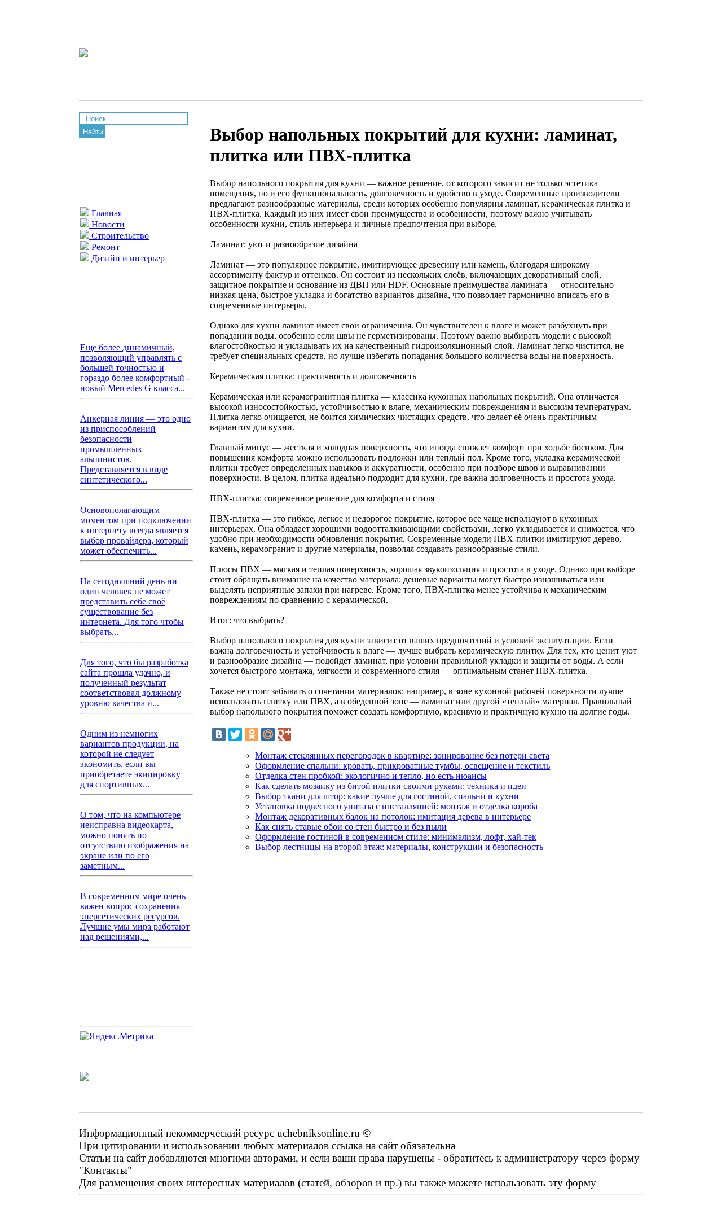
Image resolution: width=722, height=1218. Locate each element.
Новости (107, 224)
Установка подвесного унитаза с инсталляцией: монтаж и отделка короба (396, 806)
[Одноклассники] (251, 734)
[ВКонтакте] (219, 734)
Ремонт (104, 247)
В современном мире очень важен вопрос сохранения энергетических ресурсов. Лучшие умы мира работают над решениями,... (135, 916)
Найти (93, 132)
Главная (105, 213)
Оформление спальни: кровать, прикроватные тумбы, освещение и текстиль (402, 765)
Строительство (119, 235)
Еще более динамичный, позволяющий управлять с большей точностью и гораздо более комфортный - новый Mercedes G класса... (135, 368)
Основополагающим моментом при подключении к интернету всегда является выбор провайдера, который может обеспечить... (135, 530)
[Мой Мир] (268, 734)
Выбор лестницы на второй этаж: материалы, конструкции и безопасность (399, 847)
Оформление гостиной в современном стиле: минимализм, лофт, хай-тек (395, 837)
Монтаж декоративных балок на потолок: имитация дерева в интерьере (393, 816)
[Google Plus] (284, 734)
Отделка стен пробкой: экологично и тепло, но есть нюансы (371, 776)
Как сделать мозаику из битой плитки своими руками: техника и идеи (390, 786)
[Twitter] (235, 734)
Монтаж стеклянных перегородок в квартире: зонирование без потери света (402, 755)
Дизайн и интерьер (127, 258)
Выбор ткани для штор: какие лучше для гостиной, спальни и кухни (387, 796)
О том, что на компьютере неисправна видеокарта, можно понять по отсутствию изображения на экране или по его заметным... (134, 840)
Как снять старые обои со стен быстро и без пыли (351, 826)
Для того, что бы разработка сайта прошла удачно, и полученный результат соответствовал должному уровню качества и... (134, 683)
